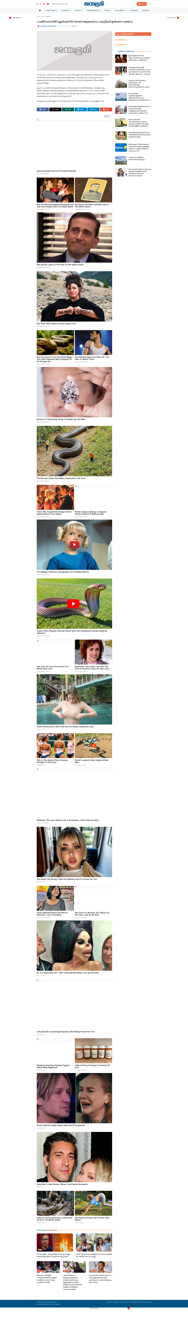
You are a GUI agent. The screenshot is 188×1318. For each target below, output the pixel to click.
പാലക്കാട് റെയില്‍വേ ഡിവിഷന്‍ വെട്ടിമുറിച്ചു (136, 158)
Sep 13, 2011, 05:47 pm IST (64, 26)
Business (145, 10)
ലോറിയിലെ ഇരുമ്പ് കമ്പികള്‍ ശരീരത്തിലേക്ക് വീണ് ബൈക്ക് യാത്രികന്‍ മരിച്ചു (139, 134)
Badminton (41, 1271)
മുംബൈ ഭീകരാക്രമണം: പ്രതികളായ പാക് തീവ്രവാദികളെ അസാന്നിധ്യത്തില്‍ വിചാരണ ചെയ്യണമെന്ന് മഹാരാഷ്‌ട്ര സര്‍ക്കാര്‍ (138, 86)
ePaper (142, 4)
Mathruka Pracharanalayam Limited (47, 1302)
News (43, 16)
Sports (78, 10)
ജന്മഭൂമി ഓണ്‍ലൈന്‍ (48, 26)
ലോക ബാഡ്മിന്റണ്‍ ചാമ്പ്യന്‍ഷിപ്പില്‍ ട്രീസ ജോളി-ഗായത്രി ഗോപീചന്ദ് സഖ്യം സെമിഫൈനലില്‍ (47, 1278)
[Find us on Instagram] (40, 4)
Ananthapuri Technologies (53, 1304)
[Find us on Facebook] (37, 4)
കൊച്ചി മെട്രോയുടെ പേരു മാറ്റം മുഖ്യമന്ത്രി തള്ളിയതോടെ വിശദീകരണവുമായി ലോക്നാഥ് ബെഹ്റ (139, 172)
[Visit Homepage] (94, 4)
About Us (109, 1302)
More (107, 10)
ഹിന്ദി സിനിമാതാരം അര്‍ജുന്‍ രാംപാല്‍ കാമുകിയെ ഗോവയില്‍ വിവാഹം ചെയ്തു (94, 1255)
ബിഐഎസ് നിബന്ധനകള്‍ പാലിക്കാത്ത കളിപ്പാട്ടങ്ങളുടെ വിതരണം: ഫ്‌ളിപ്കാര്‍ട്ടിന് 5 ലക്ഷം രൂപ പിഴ (139, 147)
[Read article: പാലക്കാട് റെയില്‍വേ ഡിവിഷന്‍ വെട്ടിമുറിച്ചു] (121, 160)
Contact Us (116, 1302)
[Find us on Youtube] (48, 4)
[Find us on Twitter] (44, 4)
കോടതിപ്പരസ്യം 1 (121, 40)
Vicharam (65, 10)
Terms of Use (124, 1302)
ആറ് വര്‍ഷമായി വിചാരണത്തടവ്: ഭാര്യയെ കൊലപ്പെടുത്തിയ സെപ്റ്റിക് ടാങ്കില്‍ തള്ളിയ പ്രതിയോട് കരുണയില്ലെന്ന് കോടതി (138, 123)
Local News (119, 10)
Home (38, 16)
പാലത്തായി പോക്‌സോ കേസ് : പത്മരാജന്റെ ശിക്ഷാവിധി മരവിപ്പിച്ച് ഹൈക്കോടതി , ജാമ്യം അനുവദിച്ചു (100, 1278)
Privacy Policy (134, 1302)
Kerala (92, 1271)
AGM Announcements (145, 1302)
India (40, 1249)
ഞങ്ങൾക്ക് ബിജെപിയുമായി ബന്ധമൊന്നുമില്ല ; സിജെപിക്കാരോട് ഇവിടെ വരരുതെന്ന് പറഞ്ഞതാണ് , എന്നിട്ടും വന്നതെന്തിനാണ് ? (138, 110)
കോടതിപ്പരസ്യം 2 (121, 44)
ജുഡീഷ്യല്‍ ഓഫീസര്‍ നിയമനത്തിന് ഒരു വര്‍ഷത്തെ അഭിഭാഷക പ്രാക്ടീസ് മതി (139, 57)
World (48, 16)
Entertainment (93, 10)
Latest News (50, 10)
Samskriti (134, 10)
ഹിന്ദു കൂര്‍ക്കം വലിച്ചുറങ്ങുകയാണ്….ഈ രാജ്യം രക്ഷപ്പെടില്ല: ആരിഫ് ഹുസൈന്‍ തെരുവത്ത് (53, 1255)
